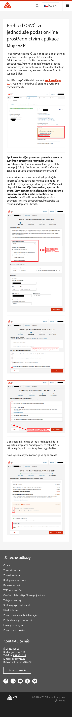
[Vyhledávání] (37, 5)
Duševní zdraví (11, 585)
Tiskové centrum (12, 570)
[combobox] (50, 6)
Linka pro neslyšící (13, 625)
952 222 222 (19, 655)
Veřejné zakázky (12, 600)
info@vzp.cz (18, 658)
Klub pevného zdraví (14, 580)
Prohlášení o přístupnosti (17, 620)
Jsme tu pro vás (17, 670)
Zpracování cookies (14, 630)
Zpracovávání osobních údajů (20, 615)
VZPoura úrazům (12, 590)
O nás (6, 565)
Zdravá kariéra (11, 575)
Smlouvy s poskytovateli (16, 605)
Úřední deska (10, 610)
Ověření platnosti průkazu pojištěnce (24, 595)
